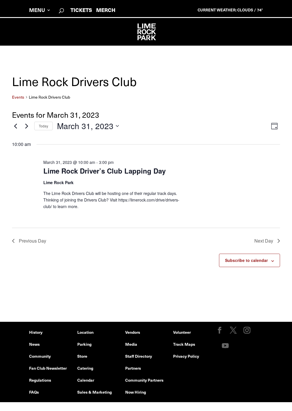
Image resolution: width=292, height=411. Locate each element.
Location (85, 332)
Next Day (263, 240)
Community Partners (144, 380)
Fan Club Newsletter (48, 368)
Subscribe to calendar (246, 260)
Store (82, 356)
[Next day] (26, 126)
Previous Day (32, 240)
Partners (133, 368)
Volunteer (182, 332)
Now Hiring (135, 392)
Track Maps (184, 344)
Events (18, 97)
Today (43, 125)
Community (40, 356)
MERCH (105, 9)
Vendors (132, 332)
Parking (84, 344)
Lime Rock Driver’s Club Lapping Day (104, 171)
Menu (37, 10)
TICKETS (81, 9)
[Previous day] (15, 126)
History (35, 332)
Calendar (85, 380)
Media (131, 344)
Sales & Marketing (94, 392)
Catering (85, 368)
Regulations (40, 380)
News (34, 344)
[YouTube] (225, 345)
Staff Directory (138, 356)
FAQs (34, 392)
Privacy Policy (186, 356)
